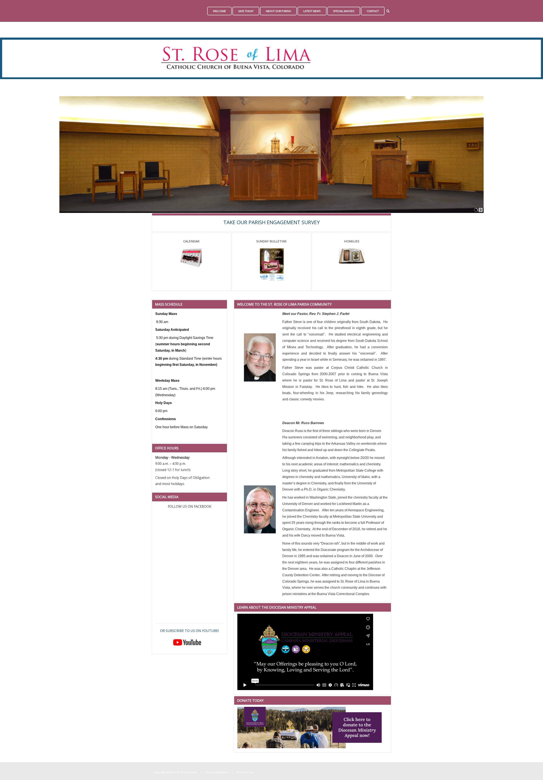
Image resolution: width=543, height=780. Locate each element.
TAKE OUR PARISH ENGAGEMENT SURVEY (271, 222)
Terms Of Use (245, 772)
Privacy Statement (216, 772)
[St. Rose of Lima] (154, 10)
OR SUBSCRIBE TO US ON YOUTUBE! (189, 630)
